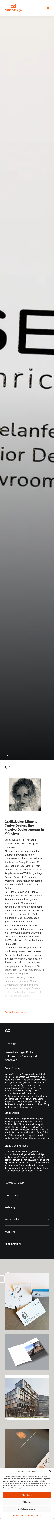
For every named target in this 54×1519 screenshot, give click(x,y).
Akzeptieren (27, 1494)
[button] (50, 1471)
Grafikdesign (25, 854)
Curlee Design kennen (29, 999)
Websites (26, 1162)
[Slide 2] (7, 755)
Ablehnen (27, 1501)
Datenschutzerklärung (20, 1515)
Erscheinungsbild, (21, 1129)
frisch (7, 1088)
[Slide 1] (5, 755)
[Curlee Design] (13, 7)
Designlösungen (27, 862)
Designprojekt (28, 1074)
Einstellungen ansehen (27, 1508)
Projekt (26, 906)
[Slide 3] (10, 755)
